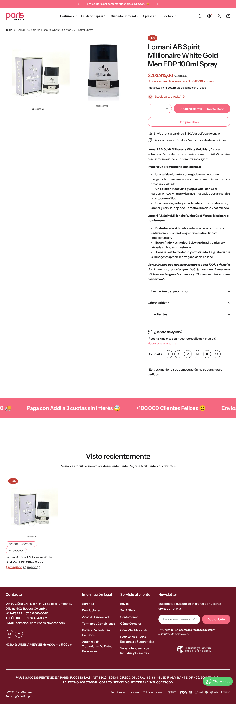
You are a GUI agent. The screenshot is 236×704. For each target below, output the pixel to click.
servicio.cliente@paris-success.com (35, 623)
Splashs (148, 16)
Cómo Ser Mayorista (134, 630)
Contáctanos (129, 617)
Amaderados (16, 550)
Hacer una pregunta (162, 343)
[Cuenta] (219, 16)
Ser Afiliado (128, 610)
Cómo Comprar (130, 623)
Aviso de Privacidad (95, 617)
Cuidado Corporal (123, 16)
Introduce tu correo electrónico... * (180, 619)
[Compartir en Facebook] (169, 354)
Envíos (124, 604)
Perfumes (67, 16)
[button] (78, 4)
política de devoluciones (209, 140)
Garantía (88, 604)
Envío (176, 87)
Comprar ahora (189, 122)
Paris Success (24, 692)
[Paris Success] (15, 16)
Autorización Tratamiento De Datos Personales (97, 646)
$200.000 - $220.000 (21, 544)
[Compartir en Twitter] (178, 354)
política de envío (209, 133)
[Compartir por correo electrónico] (207, 354)
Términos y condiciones (125, 692)
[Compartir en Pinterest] (188, 354)
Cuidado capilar (92, 16)
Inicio (9, 29)
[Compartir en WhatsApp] (197, 354)
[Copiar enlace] (217, 354)
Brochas (167, 16)
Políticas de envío (153, 692)
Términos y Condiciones (98, 623)
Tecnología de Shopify (19, 696)
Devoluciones (91, 610)
